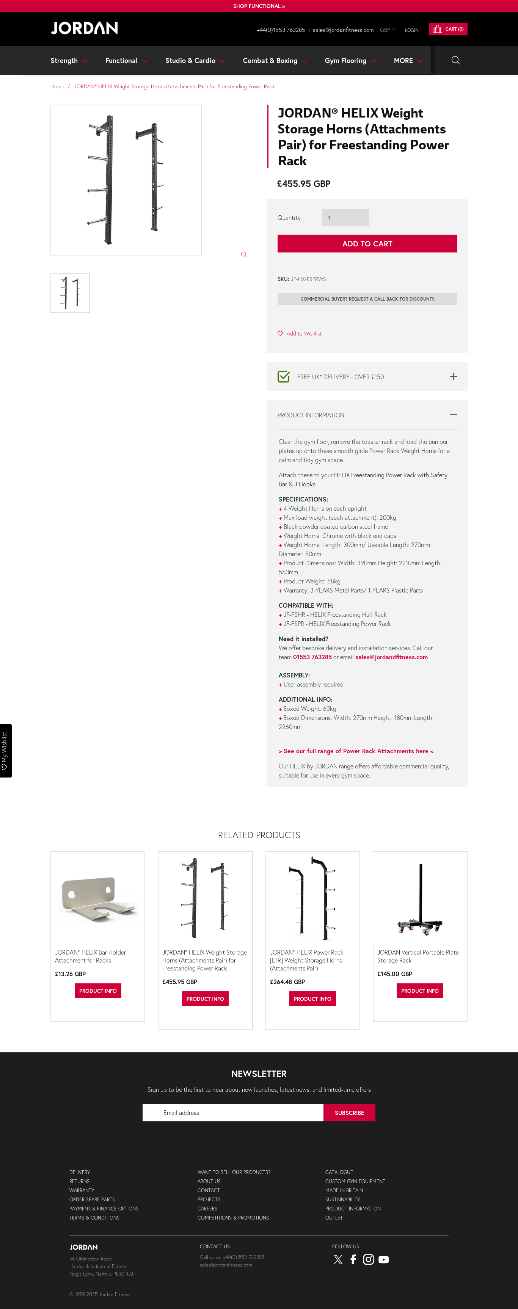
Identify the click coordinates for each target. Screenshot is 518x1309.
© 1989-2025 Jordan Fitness (99, 1294)
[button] (300, 333)
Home (57, 86)
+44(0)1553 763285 (281, 29)
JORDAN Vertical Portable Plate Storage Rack (418, 956)
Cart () (454, 29)
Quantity (289, 217)
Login (412, 30)
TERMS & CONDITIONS (94, 1218)
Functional (122, 60)
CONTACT (209, 1190)
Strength (65, 60)
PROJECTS (209, 1199)
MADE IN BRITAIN (344, 1190)
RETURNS (79, 1181)
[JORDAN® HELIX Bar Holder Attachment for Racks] (97, 899)
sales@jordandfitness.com (391, 657)
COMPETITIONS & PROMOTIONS (233, 1218)
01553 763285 (312, 657)
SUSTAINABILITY (342, 1199)
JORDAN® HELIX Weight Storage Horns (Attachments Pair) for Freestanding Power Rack (204, 960)
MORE (404, 60)
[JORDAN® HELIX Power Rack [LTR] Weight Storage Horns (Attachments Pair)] (312, 899)
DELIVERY (79, 1172)
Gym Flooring (346, 60)
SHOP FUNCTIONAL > (259, 5)
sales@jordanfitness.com (343, 29)
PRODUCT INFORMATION (353, 1209)
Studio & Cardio (191, 60)
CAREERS (207, 1209)
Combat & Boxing (271, 60)
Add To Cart (367, 243)
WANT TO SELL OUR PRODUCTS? (234, 1172)
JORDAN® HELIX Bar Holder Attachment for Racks (90, 956)
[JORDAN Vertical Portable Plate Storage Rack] (420, 899)
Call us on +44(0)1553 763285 (232, 1257)
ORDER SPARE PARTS (92, 1199)
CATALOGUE (339, 1172)
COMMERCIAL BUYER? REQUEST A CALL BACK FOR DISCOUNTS (368, 299)
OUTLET (334, 1218)
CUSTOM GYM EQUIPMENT (355, 1181)
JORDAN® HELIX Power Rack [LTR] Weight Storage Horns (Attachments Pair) (307, 960)
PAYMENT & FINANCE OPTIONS (103, 1209)
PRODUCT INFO (98, 990)
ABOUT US (209, 1181)
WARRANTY (81, 1190)
